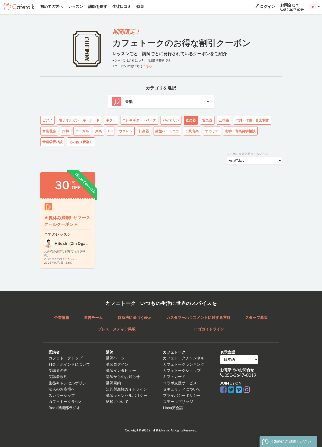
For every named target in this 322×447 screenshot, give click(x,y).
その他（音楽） (81, 142)
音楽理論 (49, 131)
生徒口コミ (121, 6)
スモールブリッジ (178, 401)
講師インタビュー (121, 370)
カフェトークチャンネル (183, 358)
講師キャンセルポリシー (126, 395)
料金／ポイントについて (69, 364)
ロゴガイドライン (209, 329)
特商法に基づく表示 (135, 317)
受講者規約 (58, 376)
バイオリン (171, 120)
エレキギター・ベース (139, 120)
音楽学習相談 (52, 142)
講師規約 (113, 383)
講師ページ (115, 358)
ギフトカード (174, 376)
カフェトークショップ (182, 370)
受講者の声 (58, 370)
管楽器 (207, 120)
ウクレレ (126, 131)
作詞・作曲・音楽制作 (252, 120)
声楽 (98, 131)
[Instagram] (247, 389)
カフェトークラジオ (66, 401)
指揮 (65, 131)
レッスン (75, 6)
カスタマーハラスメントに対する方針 (198, 317)
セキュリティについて (182, 389)
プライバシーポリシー (182, 395)
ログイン (267, 6)
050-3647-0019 (240, 375)
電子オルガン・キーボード (79, 120)
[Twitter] (232, 389)
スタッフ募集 (256, 317)
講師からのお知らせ (123, 376)
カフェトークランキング (183, 364)
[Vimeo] (240, 389)
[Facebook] (224, 389)
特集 (140, 6)
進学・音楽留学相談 (240, 131)
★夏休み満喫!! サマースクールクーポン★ (67, 221)
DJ (110, 131)
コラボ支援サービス (180, 383)
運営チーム (93, 317)
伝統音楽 (192, 131)
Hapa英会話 (173, 407)
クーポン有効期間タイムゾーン (247, 154)
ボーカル (82, 131)
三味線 (224, 120)
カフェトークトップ (66, 358)
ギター (111, 120)
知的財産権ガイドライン (126, 389)
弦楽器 (191, 120)
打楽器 (144, 131)
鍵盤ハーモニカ (167, 131)
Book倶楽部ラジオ (64, 407)
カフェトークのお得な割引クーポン (181, 42)
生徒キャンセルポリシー (69, 383)
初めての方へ (51, 6)
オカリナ (212, 131)
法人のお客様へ (62, 389)
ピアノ (47, 120)
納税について (117, 401)
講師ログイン (117, 364)
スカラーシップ (62, 395)
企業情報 (61, 317)
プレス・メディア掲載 (117, 329)
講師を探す (97, 6)
